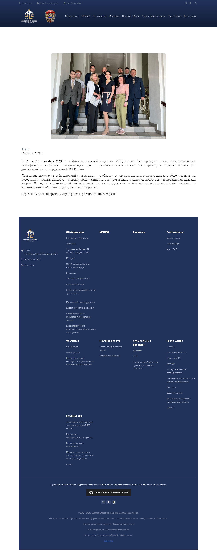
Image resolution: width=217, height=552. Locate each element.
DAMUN (170, 407)
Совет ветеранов (174, 392)
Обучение (114, 16)
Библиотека (190, 16)
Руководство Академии (77, 238)
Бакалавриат (72, 346)
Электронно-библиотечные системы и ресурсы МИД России (79, 425)
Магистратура (173, 238)
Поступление (100, 16)
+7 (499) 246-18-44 (73, 3)
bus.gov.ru (108, 541)
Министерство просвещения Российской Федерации (108, 535)
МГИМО (86, 16)
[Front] (30, 235)
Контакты (27, 3)
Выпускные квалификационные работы (79, 436)
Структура (71, 243)
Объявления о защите (109, 355)
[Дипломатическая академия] (29, 16)
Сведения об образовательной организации (81, 291)
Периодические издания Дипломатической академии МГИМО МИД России (80, 455)
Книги (69, 464)
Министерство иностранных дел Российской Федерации (108, 524)
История (70, 258)
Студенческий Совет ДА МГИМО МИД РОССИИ (77, 251)
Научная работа (130, 16)
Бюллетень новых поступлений (74, 445)
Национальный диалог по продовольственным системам (145, 365)
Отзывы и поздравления (77, 278)
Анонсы (170, 346)
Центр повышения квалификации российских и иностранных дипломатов (80, 361)
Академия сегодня (75, 284)
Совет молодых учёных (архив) (110, 348)
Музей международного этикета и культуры (77, 266)
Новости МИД (173, 358)
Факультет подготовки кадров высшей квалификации (181, 380)
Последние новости (176, 352)
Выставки (171, 387)
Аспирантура (173, 243)
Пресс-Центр (174, 16)
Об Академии (72, 16)
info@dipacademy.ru (48, 3)
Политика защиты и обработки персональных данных (78, 317)
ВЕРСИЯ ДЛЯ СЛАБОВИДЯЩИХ (111, 492)
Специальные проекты (153, 16)
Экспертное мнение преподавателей (176, 371)
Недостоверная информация (80, 307)
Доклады (137, 350)
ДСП (135, 356)
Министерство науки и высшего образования (108, 529)
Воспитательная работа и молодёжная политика (179, 400)
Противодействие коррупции (80, 302)
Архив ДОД (172, 249)
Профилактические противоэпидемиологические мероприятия (81, 329)
